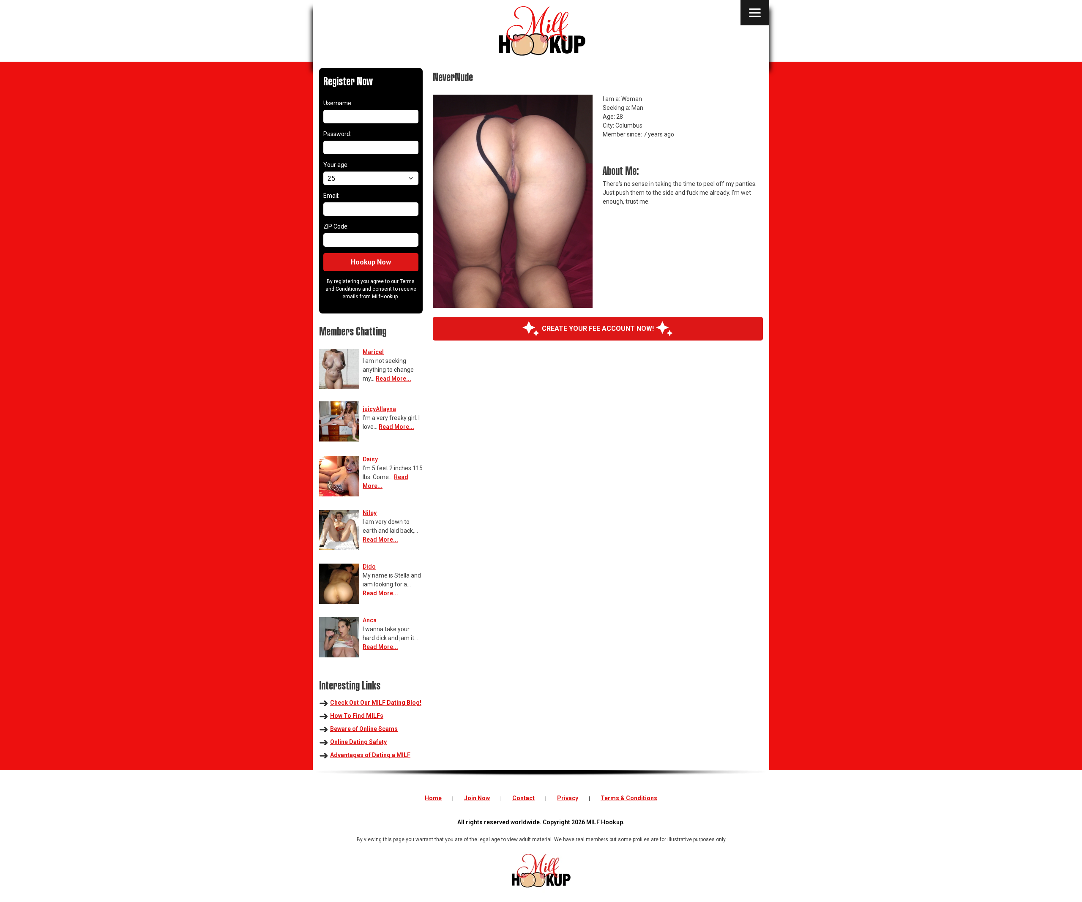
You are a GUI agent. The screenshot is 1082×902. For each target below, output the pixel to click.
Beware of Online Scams (364, 728)
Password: (337, 134)
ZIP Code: (336, 226)
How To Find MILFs (356, 715)
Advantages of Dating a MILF (370, 755)
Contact (523, 798)
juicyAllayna (379, 409)
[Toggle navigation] (755, 12)
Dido (369, 566)
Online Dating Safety (358, 741)
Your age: (336, 164)
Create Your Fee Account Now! (598, 328)
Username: (337, 103)
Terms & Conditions (629, 798)
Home (433, 798)
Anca (370, 620)
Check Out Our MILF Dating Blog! (375, 702)
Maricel (373, 352)
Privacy (567, 798)
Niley (370, 513)
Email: (331, 195)
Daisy (370, 459)
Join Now (477, 798)
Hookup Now (371, 262)
